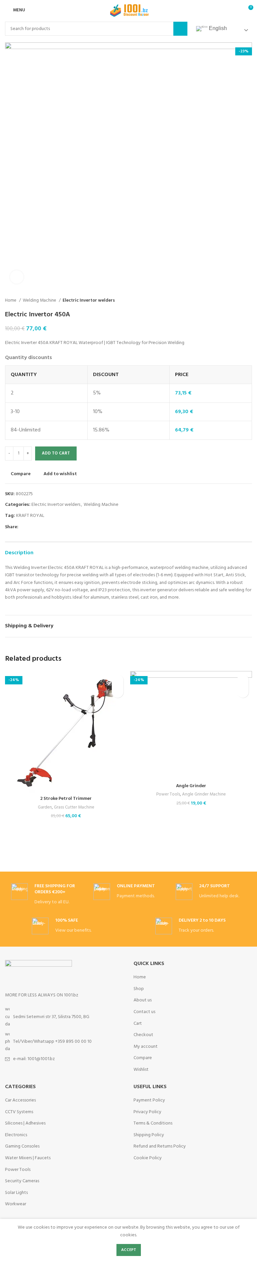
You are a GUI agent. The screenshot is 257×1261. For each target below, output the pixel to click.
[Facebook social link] (24, 527)
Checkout (143, 1035)
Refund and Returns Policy (160, 1146)
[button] (117, 692)
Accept (128, 1250)
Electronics (16, 1135)
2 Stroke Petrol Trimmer (66, 799)
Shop (139, 989)
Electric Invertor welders (89, 300)
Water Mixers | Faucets (28, 1158)
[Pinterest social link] (39, 527)
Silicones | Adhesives (25, 1123)
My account (146, 1046)
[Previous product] (235, 300)
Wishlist (141, 1069)
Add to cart (56, 453)
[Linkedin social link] (47, 527)
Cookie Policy (148, 1158)
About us (143, 1000)
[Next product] (248, 300)
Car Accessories (20, 1100)
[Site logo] (128, 10)
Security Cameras (22, 1181)
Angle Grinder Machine (204, 795)
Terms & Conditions (153, 1123)
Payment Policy (149, 1100)
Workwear (15, 1204)
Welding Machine (40, 300)
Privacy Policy (147, 1112)
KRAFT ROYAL (30, 516)
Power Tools (168, 795)
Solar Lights (16, 1193)
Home (11, 300)
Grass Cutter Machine (74, 808)
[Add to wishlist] (117, 680)
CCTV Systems (19, 1112)
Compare (143, 1058)
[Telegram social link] (55, 527)
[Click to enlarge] (16, 277)
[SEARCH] (180, 29)
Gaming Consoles (22, 1146)
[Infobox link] (46, 894)
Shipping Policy (149, 1135)
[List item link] (64, 1042)
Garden (45, 808)
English (217, 28)
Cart (138, 1023)
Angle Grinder (191, 786)
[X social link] (31, 527)
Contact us (144, 1012)
